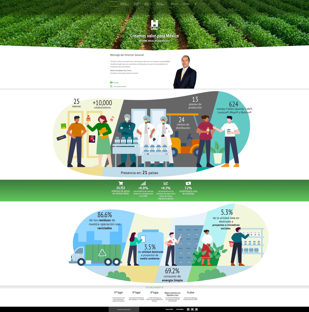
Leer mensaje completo (120, 86)
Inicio (114, 4)
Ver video (116, 83)
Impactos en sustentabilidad (160, 3)
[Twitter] (192, 309)
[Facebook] (188, 309)
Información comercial (136, 3)
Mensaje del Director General (124, 3)
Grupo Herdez (169, 309)
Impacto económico (147, 3)
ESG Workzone (174, 4)
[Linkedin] (196, 309)
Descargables (186, 4)
